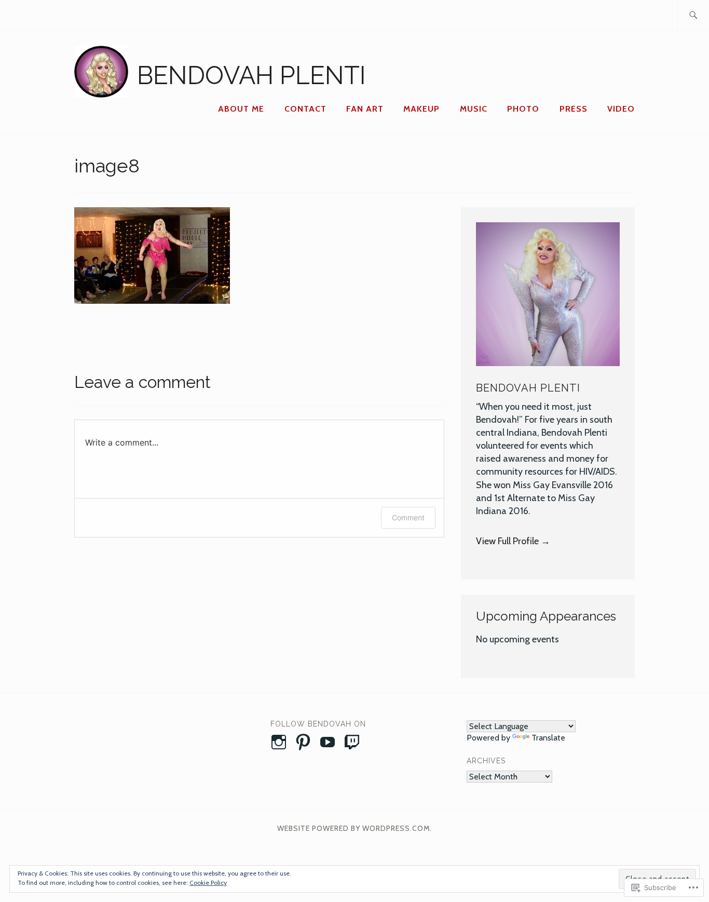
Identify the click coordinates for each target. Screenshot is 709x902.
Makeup (421, 109)
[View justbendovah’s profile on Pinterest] (305, 742)
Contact (305, 109)
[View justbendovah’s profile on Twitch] (354, 742)
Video (621, 109)
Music (473, 109)
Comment (408, 517)
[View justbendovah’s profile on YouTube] (329, 742)
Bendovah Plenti (251, 75)
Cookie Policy (208, 882)
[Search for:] (693, 16)
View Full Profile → (513, 541)
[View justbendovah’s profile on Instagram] (280, 742)
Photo (523, 109)
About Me (241, 109)
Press (574, 109)
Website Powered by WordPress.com (353, 828)
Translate (548, 738)
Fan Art (365, 109)
